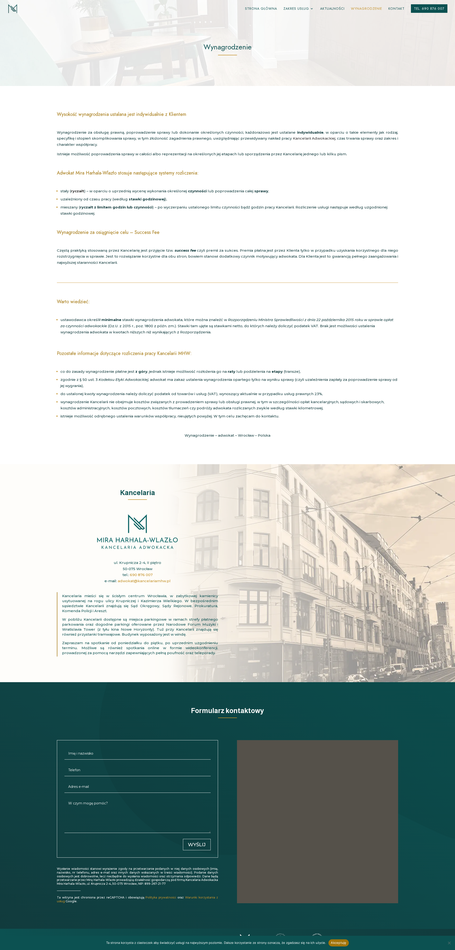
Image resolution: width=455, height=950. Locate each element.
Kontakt (396, 9)
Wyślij (197, 844)
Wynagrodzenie (366, 9)
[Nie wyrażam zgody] (449, 943)
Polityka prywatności (161, 897)
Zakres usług (296, 9)
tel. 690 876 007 (429, 8)
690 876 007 (141, 574)
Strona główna (261, 9)
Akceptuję (338, 943)
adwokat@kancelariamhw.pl (144, 581)
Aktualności (332, 9)
